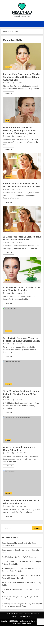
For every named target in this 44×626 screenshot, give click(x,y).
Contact (12, 614)
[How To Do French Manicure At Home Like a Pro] (22, 429)
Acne (7, 120)
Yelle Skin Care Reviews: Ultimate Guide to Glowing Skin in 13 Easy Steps (21, 394)
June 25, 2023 (17, 189)
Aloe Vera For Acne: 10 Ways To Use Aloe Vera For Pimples (21, 289)
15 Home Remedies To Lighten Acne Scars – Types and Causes (22, 238)
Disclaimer (19, 614)
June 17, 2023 (17, 453)
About (6, 614)
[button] (2, 24)
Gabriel (7, 83)
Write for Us (35, 614)
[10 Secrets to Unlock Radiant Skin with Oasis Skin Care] (22, 483)
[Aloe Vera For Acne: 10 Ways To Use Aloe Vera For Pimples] (22, 270)
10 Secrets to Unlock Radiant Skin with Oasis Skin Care (21, 502)
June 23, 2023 (17, 293)
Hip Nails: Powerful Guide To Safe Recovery (19, 557)
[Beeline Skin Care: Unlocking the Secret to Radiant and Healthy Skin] (22, 166)
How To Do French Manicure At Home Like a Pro (19, 448)
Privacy (27, 614)
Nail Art (7, 440)
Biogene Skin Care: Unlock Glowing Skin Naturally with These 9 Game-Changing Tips (22, 77)
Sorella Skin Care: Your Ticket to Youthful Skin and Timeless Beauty (21, 339)
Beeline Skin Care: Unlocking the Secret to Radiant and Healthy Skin (21, 185)
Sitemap (14, 616)
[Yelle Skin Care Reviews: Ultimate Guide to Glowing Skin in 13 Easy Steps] (22, 373)
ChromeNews (16, 623)
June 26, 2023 (17, 83)
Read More (8, 93)
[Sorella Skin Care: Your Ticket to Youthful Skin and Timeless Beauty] (22, 320)
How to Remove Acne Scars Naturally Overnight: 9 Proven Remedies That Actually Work (19, 130)
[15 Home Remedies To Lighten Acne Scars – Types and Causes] (22, 219)
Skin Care (8, 67)
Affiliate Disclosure (25, 616)
